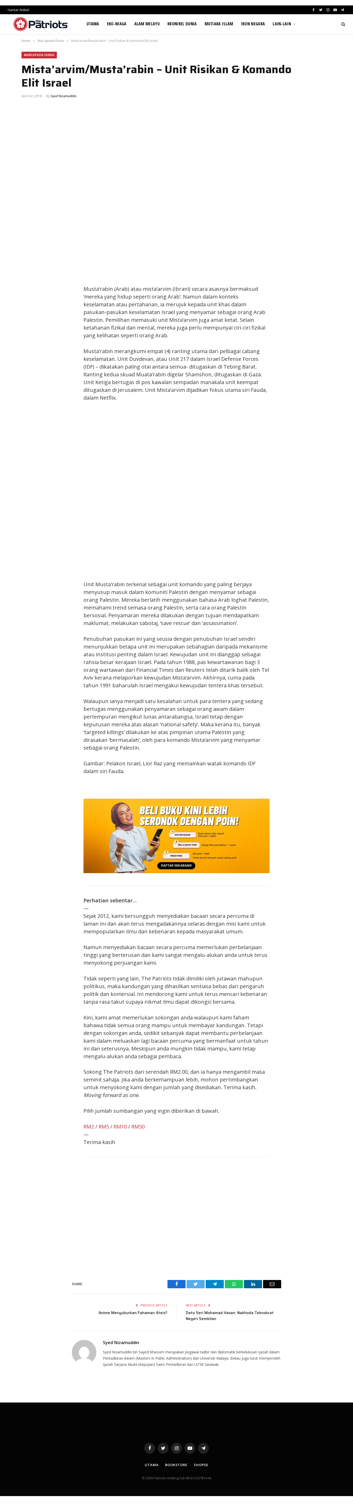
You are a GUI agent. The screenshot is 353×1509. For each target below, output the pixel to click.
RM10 (120, 1126)
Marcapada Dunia (39, 55)
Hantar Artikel (18, 9)
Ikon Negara (253, 24)
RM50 (138, 1126)
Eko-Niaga (117, 24)
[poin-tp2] (176, 871)
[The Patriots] (41, 24)
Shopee (201, 1464)
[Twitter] (30, 290)
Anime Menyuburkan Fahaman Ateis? (132, 1313)
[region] (225, 491)
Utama (93, 24)
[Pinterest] (30, 314)
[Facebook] (30, 279)
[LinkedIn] (30, 302)
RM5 (103, 1126)
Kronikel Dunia (182, 24)
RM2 (88, 1126)
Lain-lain (282, 24)
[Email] (30, 325)
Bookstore (176, 1464)
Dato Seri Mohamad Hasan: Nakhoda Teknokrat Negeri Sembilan (230, 1316)
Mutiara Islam (219, 24)
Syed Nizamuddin (63, 96)
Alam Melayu (147, 24)
